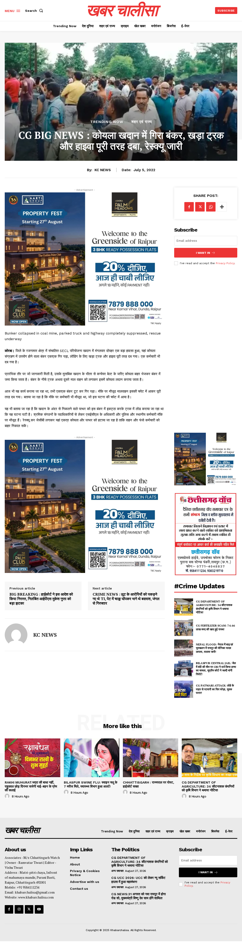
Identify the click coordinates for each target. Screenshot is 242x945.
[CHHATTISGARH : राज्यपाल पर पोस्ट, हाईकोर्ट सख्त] (150, 757)
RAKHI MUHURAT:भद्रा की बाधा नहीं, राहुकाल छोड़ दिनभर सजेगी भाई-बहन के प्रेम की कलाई (31, 786)
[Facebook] (189, 207)
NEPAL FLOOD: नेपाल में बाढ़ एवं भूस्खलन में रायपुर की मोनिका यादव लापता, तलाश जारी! (214, 648)
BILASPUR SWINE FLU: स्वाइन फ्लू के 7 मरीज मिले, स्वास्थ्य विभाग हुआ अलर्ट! (90, 784)
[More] (222, 207)
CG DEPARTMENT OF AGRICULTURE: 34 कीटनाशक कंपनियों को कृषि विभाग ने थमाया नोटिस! (214, 607)
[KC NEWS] (16, 634)
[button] (35, 11)
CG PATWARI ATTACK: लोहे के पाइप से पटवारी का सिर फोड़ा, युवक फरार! (215, 689)
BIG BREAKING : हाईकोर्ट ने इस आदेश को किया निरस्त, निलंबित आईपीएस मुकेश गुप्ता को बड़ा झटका (41, 599)
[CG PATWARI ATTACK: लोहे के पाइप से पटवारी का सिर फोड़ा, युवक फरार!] (183, 689)
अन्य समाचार (117, 871)
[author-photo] (8, 796)
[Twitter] (200, 207)
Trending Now (106, 122)
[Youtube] (39, 909)
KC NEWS (103, 170)
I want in (203, 252)
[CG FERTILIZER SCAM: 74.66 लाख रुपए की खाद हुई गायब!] (183, 627)
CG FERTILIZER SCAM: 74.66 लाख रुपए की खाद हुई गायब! (215, 627)
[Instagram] (19, 909)
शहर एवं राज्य (141, 122)
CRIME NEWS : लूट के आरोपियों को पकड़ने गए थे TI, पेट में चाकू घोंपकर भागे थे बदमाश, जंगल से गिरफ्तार (126, 599)
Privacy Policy (225, 263)
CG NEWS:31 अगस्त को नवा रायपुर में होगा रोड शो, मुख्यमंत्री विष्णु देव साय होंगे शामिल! (138, 896)
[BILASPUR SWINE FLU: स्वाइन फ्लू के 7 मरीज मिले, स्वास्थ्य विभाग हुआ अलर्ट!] (91, 757)
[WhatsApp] (211, 207)
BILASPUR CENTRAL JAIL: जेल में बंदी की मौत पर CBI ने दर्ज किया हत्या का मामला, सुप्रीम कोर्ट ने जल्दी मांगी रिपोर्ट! (216, 668)
